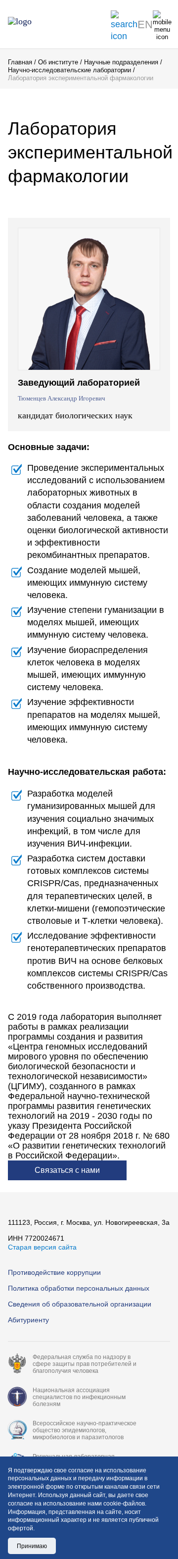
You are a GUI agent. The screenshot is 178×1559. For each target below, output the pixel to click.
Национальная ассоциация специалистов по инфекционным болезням (79, 1397)
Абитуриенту (28, 1320)
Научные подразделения (121, 62)
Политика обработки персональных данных (78, 1288)
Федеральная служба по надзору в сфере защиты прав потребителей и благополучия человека (84, 1364)
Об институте (58, 62)
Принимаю (32, 1546)
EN (145, 24)
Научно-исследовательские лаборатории (69, 70)
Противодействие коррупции (54, 1272)
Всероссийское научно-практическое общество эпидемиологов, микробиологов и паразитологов (84, 1430)
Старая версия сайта (42, 1247)
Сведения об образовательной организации (79, 1304)
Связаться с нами (67, 1170)
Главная (20, 62)
